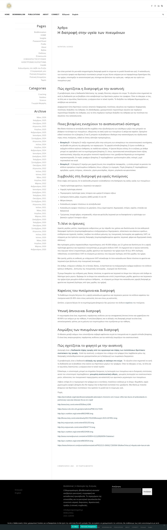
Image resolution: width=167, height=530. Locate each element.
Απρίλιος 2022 (40, 180)
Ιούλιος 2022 (41, 171)
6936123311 (68, 513)
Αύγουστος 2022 (39, 168)
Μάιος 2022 (41, 177)
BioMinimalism (40, 32)
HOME (43, 35)
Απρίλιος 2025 (40, 129)
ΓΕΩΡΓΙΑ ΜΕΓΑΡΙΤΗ (86, 466)
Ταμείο (43, 80)
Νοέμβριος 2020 (39, 222)
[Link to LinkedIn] (158, 6)
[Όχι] (164, 525)
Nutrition (62, 47)
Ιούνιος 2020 (41, 237)
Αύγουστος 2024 (39, 141)
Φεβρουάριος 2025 (38, 132)
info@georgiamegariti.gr (73, 510)
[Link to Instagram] (155, 6)
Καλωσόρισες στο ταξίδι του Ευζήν (32, 68)
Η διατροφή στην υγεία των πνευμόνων (91, 33)
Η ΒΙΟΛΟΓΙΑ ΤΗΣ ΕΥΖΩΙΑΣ (35, 59)
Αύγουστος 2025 (39, 126)
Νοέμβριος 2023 (39, 159)
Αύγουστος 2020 (39, 231)
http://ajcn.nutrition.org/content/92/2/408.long (75, 432)
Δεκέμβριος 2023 (39, 156)
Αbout (43, 47)
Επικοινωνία (41, 56)
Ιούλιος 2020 (41, 234)
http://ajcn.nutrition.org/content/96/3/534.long (75, 441)
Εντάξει (75, 527)
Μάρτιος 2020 (40, 246)
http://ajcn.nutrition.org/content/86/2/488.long (75, 414)
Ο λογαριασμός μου (38, 71)
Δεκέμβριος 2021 (39, 192)
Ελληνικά (18, 490)
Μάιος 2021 (41, 210)
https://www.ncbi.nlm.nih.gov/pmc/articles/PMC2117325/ (80, 409)
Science (69, 47)
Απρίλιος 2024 (40, 147)
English (18, 493)
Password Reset (39, 41)
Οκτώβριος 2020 (39, 225)
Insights (43, 38)
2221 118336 (68, 516)
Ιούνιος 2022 (41, 174)
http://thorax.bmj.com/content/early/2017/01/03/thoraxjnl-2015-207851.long (87, 418)
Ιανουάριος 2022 (39, 189)
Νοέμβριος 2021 (39, 195)
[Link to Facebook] (151, 6)
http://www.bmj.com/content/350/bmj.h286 (74, 404)
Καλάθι (43, 65)
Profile (43, 44)
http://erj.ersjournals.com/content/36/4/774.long (76, 427)
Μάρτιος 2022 (40, 183)
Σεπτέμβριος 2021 (38, 201)
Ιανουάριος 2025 (39, 135)
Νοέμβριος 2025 (39, 120)
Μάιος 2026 (41, 117)
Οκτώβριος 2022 (39, 165)
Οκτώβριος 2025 (39, 123)
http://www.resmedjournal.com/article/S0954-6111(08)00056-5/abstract (86, 436)
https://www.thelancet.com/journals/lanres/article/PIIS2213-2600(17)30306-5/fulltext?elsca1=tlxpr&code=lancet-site (104, 445)
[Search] (162, 14)
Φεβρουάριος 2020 (38, 249)
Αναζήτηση (116, 487)
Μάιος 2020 (41, 240)
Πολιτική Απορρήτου (38, 74)
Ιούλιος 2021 (41, 207)
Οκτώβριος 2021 (39, 198)
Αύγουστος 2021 (39, 204)
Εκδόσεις (42, 53)
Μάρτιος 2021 (40, 216)
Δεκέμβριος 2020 (39, 219)
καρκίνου (129, 303)
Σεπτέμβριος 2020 (38, 228)
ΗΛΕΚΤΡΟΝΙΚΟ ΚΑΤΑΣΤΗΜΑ (33, 62)
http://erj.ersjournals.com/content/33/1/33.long (76, 423)
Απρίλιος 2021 (40, 213)
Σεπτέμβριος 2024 (38, 138)
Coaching (42, 94)
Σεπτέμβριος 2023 (38, 162)
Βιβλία (43, 50)
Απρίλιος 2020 (40, 243)
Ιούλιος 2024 (41, 144)
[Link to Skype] (162, 6)
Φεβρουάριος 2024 (38, 150)
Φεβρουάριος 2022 (38, 186)
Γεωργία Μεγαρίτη (39, 103)
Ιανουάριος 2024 (39, 153)
